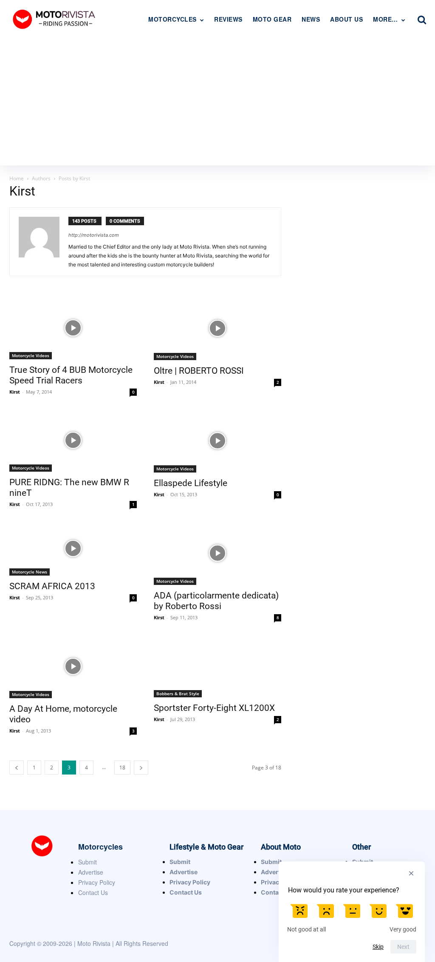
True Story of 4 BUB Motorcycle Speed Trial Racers (71, 375)
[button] (422, 19)
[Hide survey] (411, 873)
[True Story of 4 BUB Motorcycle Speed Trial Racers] (73, 327)
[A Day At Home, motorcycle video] (73, 666)
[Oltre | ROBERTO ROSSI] (217, 328)
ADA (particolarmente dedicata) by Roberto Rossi (216, 600)
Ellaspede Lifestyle (190, 483)
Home (16, 178)
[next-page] (141, 768)
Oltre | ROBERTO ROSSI (199, 371)
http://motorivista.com (93, 235)
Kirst (14, 392)
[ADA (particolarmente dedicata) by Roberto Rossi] (217, 553)
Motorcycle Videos (30, 355)
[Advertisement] (217, 101)
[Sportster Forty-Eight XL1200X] (217, 666)
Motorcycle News (29, 572)
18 (122, 767)
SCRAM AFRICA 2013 (52, 586)
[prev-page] (16, 768)
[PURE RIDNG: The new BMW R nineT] (73, 440)
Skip (378, 946)
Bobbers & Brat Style (177, 693)
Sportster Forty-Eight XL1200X (214, 708)
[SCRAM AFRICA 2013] (73, 548)
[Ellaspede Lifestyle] (217, 441)
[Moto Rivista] (55, 19)
